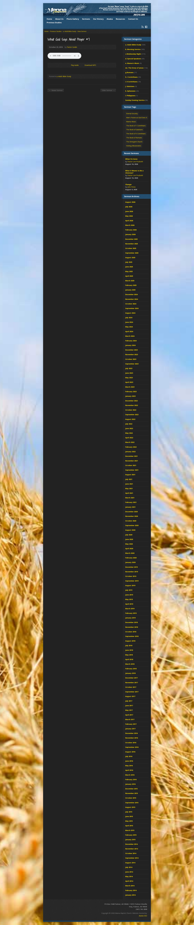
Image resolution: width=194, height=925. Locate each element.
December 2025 (131, 239)
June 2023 (129, 373)
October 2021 (130, 465)
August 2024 (130, 313)
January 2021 (130, 507)
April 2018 (129, 659)
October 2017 (130, 687)
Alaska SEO (143, 916)
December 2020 (131, 512)
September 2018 (131, 636)
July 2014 (128, 867)
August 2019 (130, 585)
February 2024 (131, 341)
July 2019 (128, 590)
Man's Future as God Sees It (136, 117)
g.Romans (129, 72)
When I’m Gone (131, 159)
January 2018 (130, 673)
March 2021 (129, 498)
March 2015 (129, 830)
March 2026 (129, 225)
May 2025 (129, 271)
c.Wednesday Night (133, 54)
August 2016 (130, 752)
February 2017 (131, 724)
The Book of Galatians (134, 130)
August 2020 (130, 530)
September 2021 (131, 470)
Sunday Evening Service (134, 100)
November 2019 (131, 572)
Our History (98, 19)
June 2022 (129, 428)
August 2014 (130, 863)
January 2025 (130, 290)
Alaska (110, 19)
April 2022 (129, 438)
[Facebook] (146, 27)
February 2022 (131, 447)
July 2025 (128, 262)
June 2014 (129, 872)
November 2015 (131, 793)
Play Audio (69, 65)
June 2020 (129, 539)
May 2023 (129, 378)
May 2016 (129, 766)
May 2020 (129, 544)
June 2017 (129, 705)
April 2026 (129, 221)
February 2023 (131, 391)
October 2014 (130, 853)
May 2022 (129, 433)
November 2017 (131, 682)
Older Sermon (108, 90)
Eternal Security (132, 113)
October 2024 (130, 304)
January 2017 (130, 729)
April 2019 (129, 604)
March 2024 (129, 336)
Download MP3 (90, 65)
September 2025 (131, 253)
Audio (141, 164)
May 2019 (129, 599)
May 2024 (129, 327)
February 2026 (131, 230)
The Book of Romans (134, 138)
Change (128, 184)
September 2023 (131, 364)
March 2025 (129, 281)
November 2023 (131, 354)
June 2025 (129, 267)
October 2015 (130, 798)
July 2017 (128, 701)
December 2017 (131, 678)
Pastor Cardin (72, 47)
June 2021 (129, 484)
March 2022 (129, 442)
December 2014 (131, 844)
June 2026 (129, 211)
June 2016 (129, 761)
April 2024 (129, 331)
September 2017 (131, 692)
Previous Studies (54, 22)
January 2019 (130, 618)
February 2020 (131, 558)
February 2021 (131, 502)
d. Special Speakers (133, 59)
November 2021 (131, 461)
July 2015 (128, 812)
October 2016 (130, 743)
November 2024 (131, 299)
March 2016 (129, 775)
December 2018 (131, 622)
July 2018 (128, 645)
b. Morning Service (132, 49)
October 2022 (130, 410)
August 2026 (130, 202)
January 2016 (130, 784)
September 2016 (131, 747)
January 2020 (130, 562)
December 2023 (131, 350)
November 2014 (131, 849)
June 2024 (129, 322)
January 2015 (130, 839)
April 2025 (129, 276)
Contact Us (133, 19)
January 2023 (130, 396)
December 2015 (131, 789)
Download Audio (82, 65)
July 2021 (128, 479)
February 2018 (131, 669)
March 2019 (129, 609)
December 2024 (131, 294)
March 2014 (129, 886)
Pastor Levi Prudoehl (135, 161)
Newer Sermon (56, 90)
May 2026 (129, 216)
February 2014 (131, 890)
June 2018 (129, 650)
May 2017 (129, 710)
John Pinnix (132, 187)
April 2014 (129, 881)
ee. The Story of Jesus (134, 68)
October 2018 (130, 632)
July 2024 (128, 317)
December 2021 (131, 456)
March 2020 (129, 553)
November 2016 (131, 738)
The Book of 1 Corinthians (136, 126)
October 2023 (130, 359)
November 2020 (131, 516)
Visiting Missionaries (133, 146)
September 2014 (131, 858)
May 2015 (129, 821)
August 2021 (130, 474)
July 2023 (128, 368)
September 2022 (131, 414)
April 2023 (129, 382)
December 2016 (131, 733)
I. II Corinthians (131, 82)
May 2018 (129, 655)
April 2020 (129, 548)
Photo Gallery (73, 19)
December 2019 (131, 567)
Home (49, 19)
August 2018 (130, 641)
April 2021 (129, 493)
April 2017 (129, 715)
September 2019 (131, 581)
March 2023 (129, 387)
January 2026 (130, 234)
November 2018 (131, 627)
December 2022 (131, 401)
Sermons (86, 19)
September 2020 (131, 525)
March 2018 (129, 664)
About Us (59, 19)
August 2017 (130, 696)
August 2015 (130, 807)
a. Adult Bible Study (69, 31)
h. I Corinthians (131, 77)
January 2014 (130, 895)
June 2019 (129, 595)
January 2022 (130, 451)
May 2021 (129, 488)
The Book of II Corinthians (136, 134)
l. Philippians (130, 95)
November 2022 (131, 405)
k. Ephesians (130, 91)
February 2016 (131, 779)
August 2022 (130, 419)
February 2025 (131, 285)
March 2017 (129, 719)
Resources (120, 19)
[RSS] (142, 27)
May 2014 (129, 876)
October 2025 (130, 248)
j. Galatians (129, 86)
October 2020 (130, 521)
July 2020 (128, 535)
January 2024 (130, 345)
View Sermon (81, 31)
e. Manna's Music (132, 63)
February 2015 (131, 835)
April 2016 (129, 770)
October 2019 (130, 576)
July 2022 (128, 424)
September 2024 (131, 308)
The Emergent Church (134, 142)
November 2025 (131, 244)
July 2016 (128, 756)
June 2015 (129, 816)
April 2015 (129, 826)
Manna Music (131, 122)
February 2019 (131, 613)
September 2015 (131, 803)
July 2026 (128, 207)
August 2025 (130, 257)
